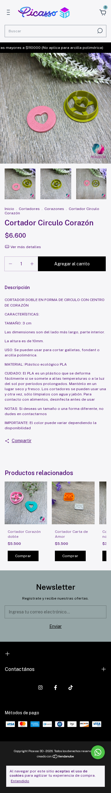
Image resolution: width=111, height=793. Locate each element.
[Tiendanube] (55, 756)
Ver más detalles (25, 247)
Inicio (9, 209)
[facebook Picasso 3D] (55, 687)
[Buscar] (99, 31)
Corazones (54, 209)
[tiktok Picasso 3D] (70, 687)
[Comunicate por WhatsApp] (98, 752)
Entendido (20, 781)
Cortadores (29, 209)
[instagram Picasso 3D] (40, 687)
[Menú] (9, 13)
